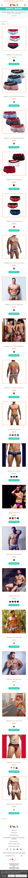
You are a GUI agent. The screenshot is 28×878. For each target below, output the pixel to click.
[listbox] (11, 24)
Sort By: (3, 23)
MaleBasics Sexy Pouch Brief (14, 762)
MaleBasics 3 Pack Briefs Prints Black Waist (14, 96)
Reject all (11, 876)
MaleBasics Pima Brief (13, 596)
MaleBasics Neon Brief (14, 512)
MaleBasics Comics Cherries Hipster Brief (14, 263)
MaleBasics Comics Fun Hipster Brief (14, 304)
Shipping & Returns (14, 846)
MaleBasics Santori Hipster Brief (14, 720)
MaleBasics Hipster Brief (14, 429)
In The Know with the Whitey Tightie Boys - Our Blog (14, 838)
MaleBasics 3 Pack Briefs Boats (14, 54)
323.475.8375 (15, 2)
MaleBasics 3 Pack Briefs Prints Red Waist (14, 138)
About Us (14, 830)
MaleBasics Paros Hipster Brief (14, 554)
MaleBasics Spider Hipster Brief (14, 804)
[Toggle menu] (3, 5)
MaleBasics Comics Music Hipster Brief (14, 346)
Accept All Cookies (21, 876)
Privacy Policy (14, 841)
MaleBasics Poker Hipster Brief (14, 679)
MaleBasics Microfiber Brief (14, 471)
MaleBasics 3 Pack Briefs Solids (14, 179)
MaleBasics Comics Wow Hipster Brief (14, 387)
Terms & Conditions (14, 843)
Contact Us (14, 832)
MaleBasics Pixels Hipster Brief (14, 637)
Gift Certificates (14, 835)
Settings (4, 876)
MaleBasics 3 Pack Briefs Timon (14, 221)
